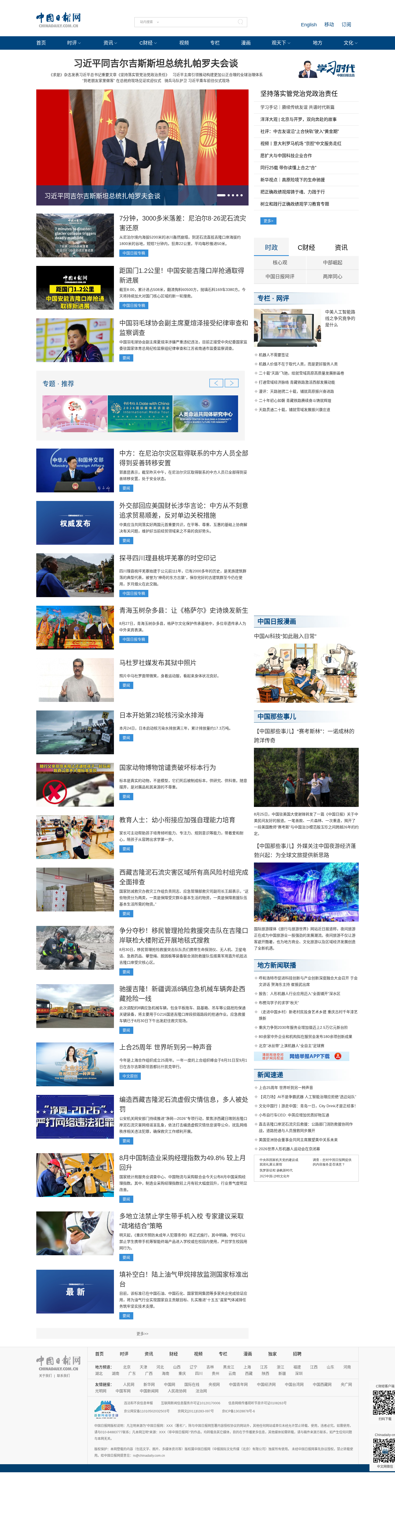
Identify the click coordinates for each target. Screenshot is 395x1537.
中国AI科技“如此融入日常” (285, 636)
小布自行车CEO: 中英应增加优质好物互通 (294, 1115)
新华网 (149, 1384)
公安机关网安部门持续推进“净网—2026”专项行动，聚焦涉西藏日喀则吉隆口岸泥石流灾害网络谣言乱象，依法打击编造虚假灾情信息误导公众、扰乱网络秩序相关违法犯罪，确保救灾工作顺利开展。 (183, 1125)
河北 (160, 1367)
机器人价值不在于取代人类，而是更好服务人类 (298, 364)
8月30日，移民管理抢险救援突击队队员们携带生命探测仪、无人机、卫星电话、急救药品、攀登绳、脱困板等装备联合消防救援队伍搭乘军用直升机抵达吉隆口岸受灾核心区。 (183, 956)
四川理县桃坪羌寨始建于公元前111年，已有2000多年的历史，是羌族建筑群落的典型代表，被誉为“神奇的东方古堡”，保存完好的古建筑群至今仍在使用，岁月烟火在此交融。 (182, 577)
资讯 (108, 43)
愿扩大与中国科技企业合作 (286, 155)
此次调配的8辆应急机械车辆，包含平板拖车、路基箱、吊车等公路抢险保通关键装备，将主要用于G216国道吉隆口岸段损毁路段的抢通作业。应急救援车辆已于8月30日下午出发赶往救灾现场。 (182, 1014)
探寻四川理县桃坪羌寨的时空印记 (167, 558)
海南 (165, 1373)
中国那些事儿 (276, 716)
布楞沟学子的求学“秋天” (279, 1003)
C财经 (146, 43)
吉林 (210, 1367)
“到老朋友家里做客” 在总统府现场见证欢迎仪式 (121, 80)
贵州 (215, 1373)
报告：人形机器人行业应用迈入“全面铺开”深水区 (299, 993)
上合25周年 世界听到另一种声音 (165, 1047)
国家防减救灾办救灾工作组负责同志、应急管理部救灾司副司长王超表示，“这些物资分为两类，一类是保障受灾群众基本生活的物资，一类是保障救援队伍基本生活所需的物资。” (184, 897)
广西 (149, 1373)
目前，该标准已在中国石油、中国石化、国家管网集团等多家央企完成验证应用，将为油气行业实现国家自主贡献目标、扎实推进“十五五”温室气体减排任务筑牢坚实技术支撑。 (183, 1299)
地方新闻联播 (276, 965)
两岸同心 (332, 276)
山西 (177, 1367)
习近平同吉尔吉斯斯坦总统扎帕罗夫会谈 (156, 63)
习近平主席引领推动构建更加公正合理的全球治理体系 (218, 75)
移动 (329, 24)
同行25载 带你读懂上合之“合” (288, 167)
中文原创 (130, 1076)
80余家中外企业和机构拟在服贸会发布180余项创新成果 (305, 1036)
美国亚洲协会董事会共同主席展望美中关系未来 (298, 1140)
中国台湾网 (294, 1384)
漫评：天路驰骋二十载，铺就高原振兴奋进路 (296, 391)
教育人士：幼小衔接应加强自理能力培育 (177, 820)
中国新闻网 (149, 1391)
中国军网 (123, 1391)
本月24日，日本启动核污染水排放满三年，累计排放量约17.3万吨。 (176, 728)
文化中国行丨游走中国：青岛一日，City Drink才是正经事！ (308, 1106)
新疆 (282, 1373)
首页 (41, 43)
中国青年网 (238, 1384)
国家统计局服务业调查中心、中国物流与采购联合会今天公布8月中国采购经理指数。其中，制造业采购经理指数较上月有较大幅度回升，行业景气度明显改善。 (183, 1183)
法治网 (201, 1391)
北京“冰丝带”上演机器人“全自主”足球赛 (291, 1046)
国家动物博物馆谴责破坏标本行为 (167, 767)
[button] (221, 195)
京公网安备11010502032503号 (147, 1411)
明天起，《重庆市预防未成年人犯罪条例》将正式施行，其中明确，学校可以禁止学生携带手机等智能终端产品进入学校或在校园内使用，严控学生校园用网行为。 (183, 1241)
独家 (272, 1354)
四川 (199, 1373)
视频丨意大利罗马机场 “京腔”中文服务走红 (301, 143)
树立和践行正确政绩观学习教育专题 (294, 204)
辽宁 (193, 1367)
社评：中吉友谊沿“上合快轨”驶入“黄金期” (299, 131)
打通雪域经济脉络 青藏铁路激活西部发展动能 (297, 382)
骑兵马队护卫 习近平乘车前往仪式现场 (196, 80)
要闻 (126, 358)
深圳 (299, 1373)
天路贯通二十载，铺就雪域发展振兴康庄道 (294, 409)
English (309, 24)
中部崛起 (332, 262)
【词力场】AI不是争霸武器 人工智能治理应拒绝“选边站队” (307, 1097)
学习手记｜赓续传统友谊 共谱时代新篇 (297, 107)
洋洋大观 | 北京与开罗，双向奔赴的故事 (298, 119)
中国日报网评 (280, 276)
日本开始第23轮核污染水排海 (161, 715)
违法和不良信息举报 (138, 1403)
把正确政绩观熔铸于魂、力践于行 (292, 192)
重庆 (182, 1373)
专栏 (215, 43)
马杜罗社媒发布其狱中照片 (158, 662)
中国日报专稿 (134, 253)
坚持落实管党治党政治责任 (299, 93)
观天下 (279, 43)
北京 (127, 1367)
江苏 (264, 1367)
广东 (132, 1373)
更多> (268, 221)
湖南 (115, 1373)
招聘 (297, 1354)
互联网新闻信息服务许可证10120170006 (190, 1403)
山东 (330, 1367)
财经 (173, 1354)
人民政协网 (177, 1391)
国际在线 (191, 1384)
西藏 (249, 1373)
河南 (347, 1367)
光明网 (100, 1391)
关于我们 (45, 1376)
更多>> (142, 1334)
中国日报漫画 (276, 621)
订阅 (346, 24)
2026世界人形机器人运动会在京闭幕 (289, 1149)
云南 (232, 1373)
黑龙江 (228, 1367)
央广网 (346, 1384)
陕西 (265, 1373)
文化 (348, 43)
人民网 (128, 1384)
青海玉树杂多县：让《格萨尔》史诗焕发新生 (183, 610)
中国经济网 (266, 1384)
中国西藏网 (322, 1384)
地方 (317, 43)
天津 (143, 1367)
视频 (184, 43)
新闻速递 (270, 1074)
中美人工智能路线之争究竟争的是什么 (340, 318)
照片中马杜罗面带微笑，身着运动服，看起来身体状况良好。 (170, 676)
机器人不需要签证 (274, 355)
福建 (297, 1367)
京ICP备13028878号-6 (238, 1411)
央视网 (214, 1384)
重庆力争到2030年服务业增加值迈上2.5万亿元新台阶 (303, 1027)
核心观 (280, 262)
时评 (72, 43)
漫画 (246, 43)
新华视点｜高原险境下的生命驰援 (292, 180)
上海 (247, 1367)
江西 (314, 1367)
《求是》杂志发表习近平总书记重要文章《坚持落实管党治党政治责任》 (109, 75)
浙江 (280, 1367)
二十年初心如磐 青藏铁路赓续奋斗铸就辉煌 (295, 400)
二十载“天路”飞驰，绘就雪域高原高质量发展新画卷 (301, 373)
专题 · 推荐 (58, 383)
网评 (282, 298)
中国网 (169, 1384)
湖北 (99, 1373)
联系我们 (63, 1376)
